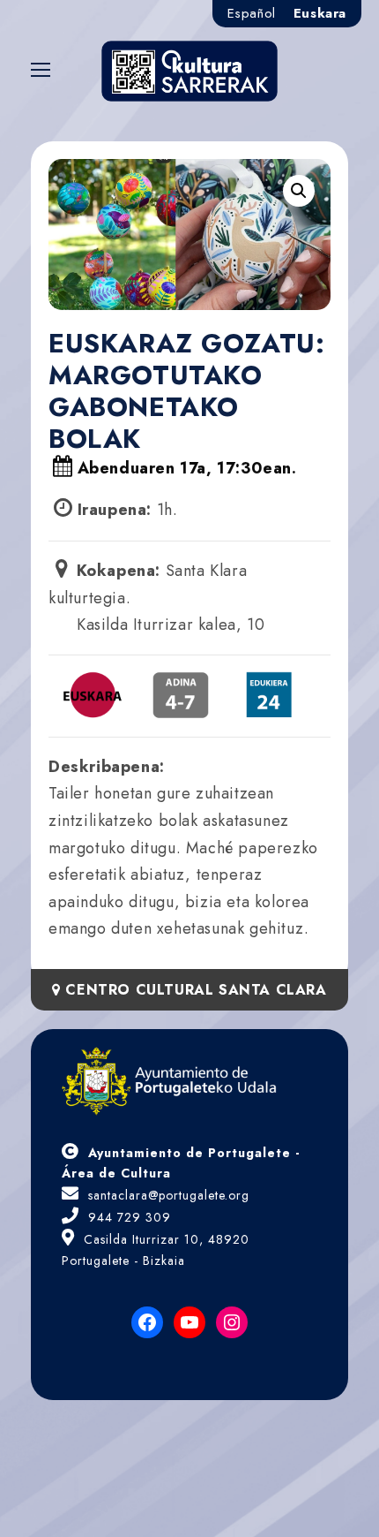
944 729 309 (129, 1217)
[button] (299, 191)
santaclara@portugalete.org (168, 1195)
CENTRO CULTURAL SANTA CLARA (193, 990)
